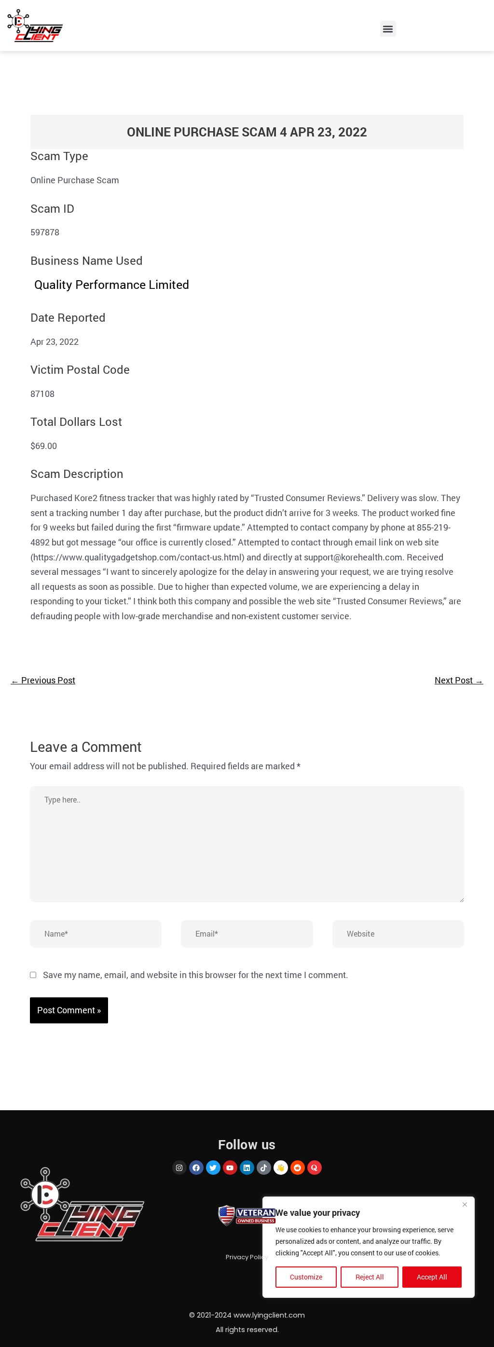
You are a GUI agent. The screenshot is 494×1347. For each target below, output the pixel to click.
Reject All (370, 1276)
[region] (368, 1247)
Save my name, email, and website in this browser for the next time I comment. (195, 974)
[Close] (464, 1205)
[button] (388, 29)
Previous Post (43, 680)
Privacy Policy (247, 1257)
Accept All (432, 1276)
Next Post (459, 680)
